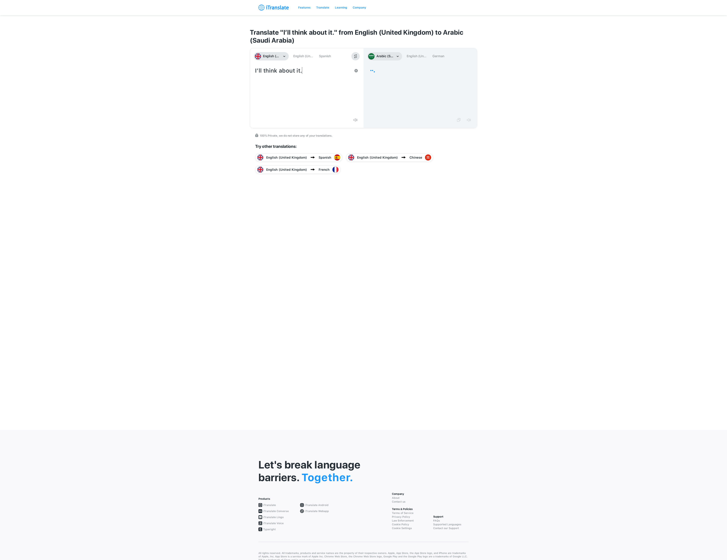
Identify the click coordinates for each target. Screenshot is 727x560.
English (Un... (303, 56)
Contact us (399, 501)
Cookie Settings (402, 528)
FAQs (436, 520)
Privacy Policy (401, 516)
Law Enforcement (403, 520)
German (438, 56)
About (395, 497)
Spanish (325, 56)
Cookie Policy (400, 524)
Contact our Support (446, 528)
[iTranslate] (273, 8)
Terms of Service (402, 513)
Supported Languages (447, 524)
